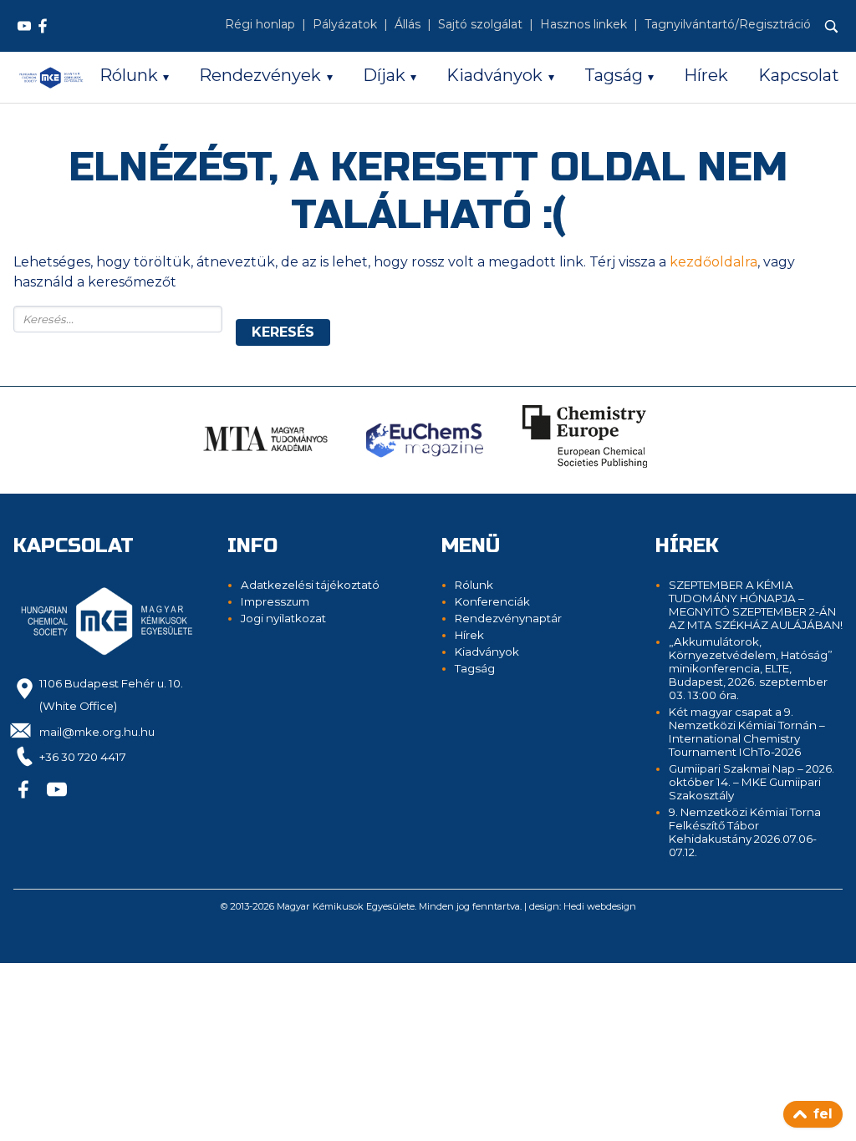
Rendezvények (260, 75)
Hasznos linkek (583, 24)
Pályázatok (345, 24)
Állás (407, 24)
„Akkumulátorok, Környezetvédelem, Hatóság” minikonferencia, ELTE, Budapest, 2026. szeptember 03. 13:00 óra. (751, 668)
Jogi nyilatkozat (283, 618)
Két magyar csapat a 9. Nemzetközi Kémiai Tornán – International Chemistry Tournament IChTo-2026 (747, 731)
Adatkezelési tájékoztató (310, 584)
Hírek (706, 75)
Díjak (384, 75)
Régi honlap (260, 24)
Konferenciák (492, 601)
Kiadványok (494, 75)
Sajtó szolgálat (480, 24)
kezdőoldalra (713, 262)
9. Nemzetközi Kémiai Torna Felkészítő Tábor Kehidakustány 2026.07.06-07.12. (745, 832)
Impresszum (275, 601)
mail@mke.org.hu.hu (97, 731)
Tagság (613, 75)
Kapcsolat (798, 75)
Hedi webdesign (599, 906)
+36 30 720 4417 (82, 756)
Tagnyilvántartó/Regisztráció (728, 24)
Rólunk (128, 75)
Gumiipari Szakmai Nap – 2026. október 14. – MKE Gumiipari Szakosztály (751, 782)
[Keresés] (831, 26)
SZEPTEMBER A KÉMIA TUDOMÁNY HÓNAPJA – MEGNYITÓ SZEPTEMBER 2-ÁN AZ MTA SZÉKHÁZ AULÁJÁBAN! (756, 604)
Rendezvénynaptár (508, 618)
